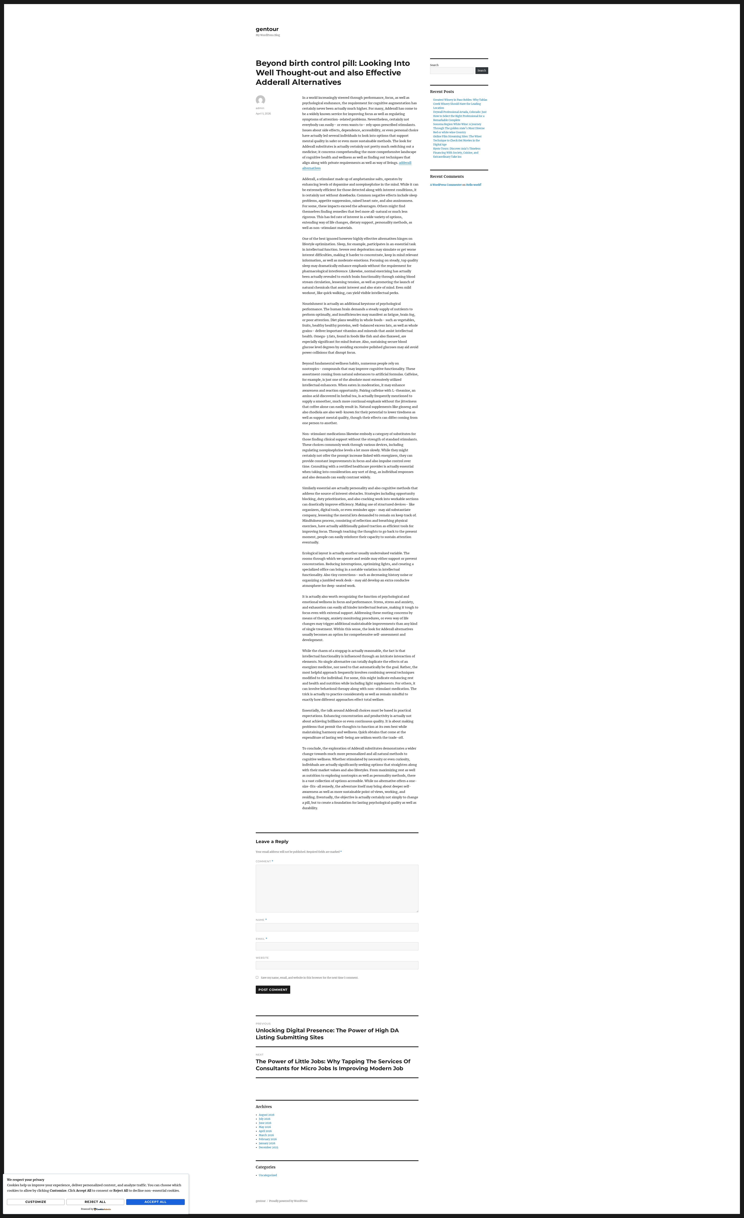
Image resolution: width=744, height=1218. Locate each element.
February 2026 (268, 1139)
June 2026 (265, 1123)
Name (261, 919)
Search (434, 65)
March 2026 (266, 1135)
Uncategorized (268, 1175)
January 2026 (267, 1143)
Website (262, 957)
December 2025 (268, 1147)
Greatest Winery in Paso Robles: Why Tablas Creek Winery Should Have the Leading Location (460, 104)
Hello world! (473, 185)
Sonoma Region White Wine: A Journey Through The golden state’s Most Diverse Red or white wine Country (459, 128)
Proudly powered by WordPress (288, 1201)
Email (261, 938)
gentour (267, 29)
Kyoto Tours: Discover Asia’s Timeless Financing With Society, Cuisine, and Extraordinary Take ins (456, 152)
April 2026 (265, 1131)
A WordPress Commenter (446, 185)
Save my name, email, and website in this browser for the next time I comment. (309, 977)
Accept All (156, 1202)
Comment (264, 861)
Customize (35, 1202)
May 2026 (265, 1127)
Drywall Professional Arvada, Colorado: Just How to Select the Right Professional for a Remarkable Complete (460, 116)
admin (260, 108)
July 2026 (264, 1119)
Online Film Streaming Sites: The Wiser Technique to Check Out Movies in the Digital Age (457, 140)
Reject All (95, 1202)
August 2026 (267, 1115)
